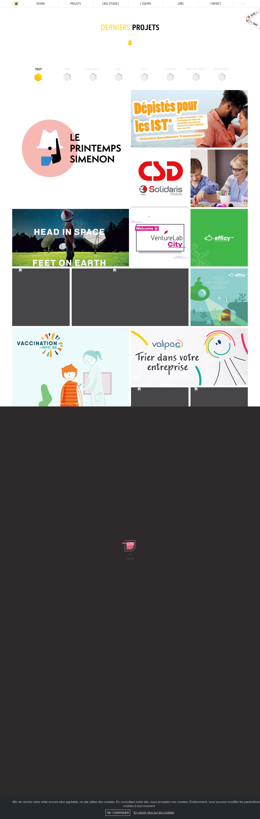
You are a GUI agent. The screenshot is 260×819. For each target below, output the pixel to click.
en (243, 3)
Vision (40, 3)
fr (237, 3)
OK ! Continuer (118, 812)
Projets (75, 3)
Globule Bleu (16, 3)
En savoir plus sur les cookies (154, 812)
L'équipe (145, 3)
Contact (215, 3)
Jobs (181, 3)
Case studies (110, 3)
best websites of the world (253, 18)
